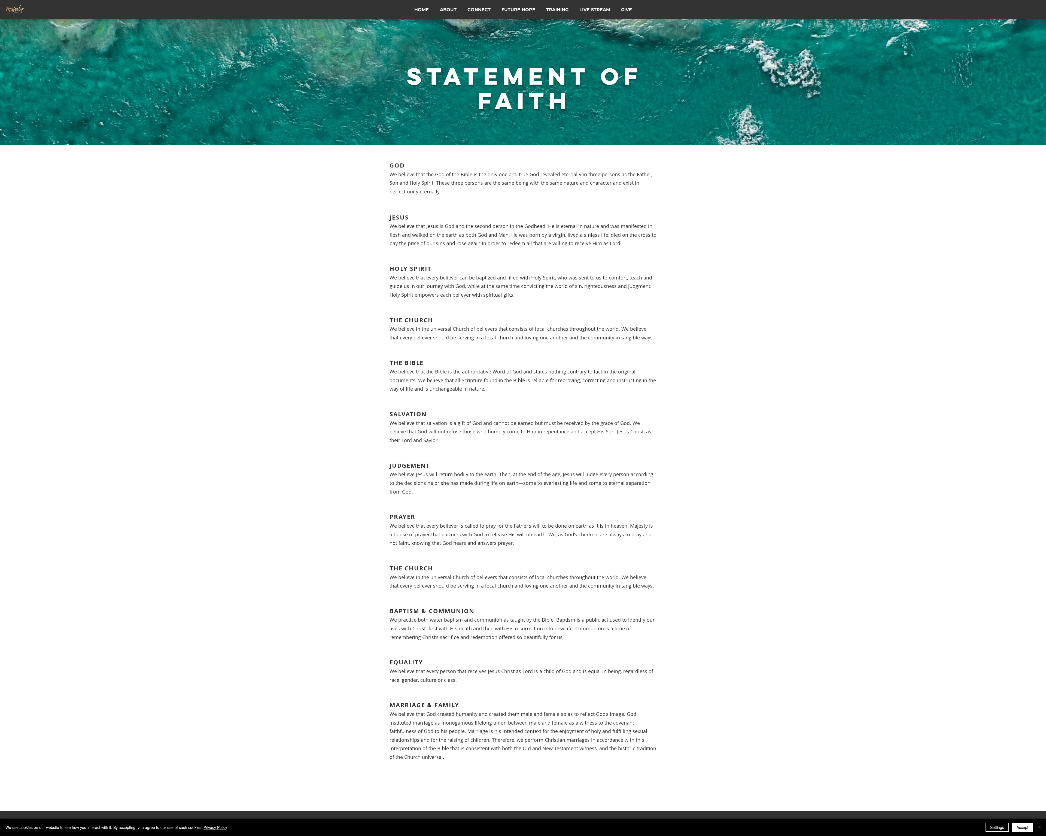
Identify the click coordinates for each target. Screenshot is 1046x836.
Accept (1022, 827)
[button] (448, 9)
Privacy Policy (215, 827)
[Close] (1039, 827)
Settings (997, 827)
